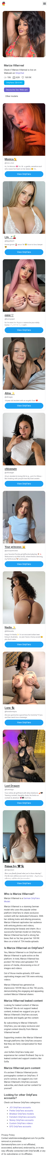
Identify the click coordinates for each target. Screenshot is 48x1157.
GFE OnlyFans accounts (20, 1126)
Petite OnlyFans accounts (21, 1110)
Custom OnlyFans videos (21, 1123)
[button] (44, 3)
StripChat (19, 73)
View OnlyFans (24, 174)
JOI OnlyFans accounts (20, 1107)
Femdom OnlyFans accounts (22, 1117)
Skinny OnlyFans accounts (21, 1120)
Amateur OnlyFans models (21, 1114)
